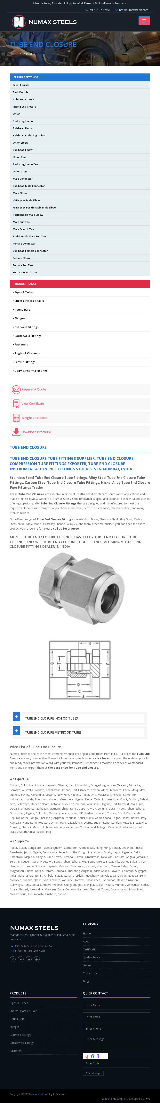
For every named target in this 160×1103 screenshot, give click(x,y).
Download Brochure (36, 432)
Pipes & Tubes (24, 292)
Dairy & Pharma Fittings (30, 371)
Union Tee (19, 157)
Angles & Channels (27, 353)
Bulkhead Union (23, 128)
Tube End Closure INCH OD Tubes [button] (51, 718)
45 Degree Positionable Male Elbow (34, 207)
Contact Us (90, 973)
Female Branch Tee (25, 272)
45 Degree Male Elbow (26, 200)
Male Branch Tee (23, 229)
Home (14, 54)
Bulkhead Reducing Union (29, 135)
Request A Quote (33, 389)
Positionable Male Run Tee (29, 236)
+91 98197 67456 (99, 10)
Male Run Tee (21, 222)
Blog (86, 981)
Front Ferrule (21, 85)
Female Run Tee (23, 265)
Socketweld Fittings (27, 336)
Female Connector (24, 243)
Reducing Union (23, 121)
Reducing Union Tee (25, 164)
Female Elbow (21, 258)
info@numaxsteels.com (133, 10)
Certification (90, 949)
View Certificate (32, 404)
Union (16, 114)
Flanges (19, 318)
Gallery (87, 965)
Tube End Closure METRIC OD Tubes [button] (53, 732)
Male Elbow (20, 193)
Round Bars (22, 309)
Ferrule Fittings (24, 362)
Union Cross (20, 171)
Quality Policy (91, 957)
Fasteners (21, 344)
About (87, 941)
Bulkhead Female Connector (30, 251)
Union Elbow (20, 142)
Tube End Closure (24, 99)
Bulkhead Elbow (23, 150)
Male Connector (23, 178)
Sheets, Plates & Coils (29, 301)
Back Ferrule (20, 92)
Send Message (93, 1073)
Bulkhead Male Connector (29, 186)
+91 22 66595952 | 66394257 (33, 946)
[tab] (80, 718)
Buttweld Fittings (26, 327)
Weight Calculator (34, 418)
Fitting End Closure (24, 106)
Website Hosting (112, 1098)
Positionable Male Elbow (28, 214)
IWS (147, 1098)
